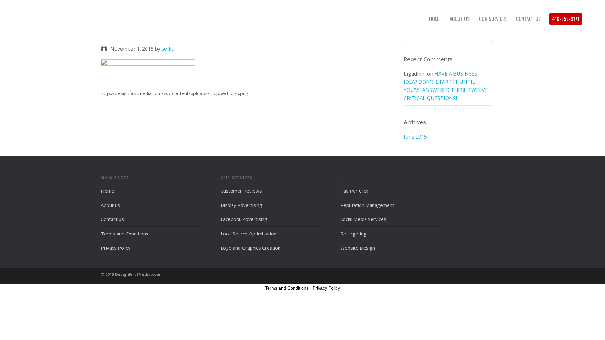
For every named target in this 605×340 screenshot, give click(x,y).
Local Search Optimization (248, 233)
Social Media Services (363, 219)
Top (590, 325)
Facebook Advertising (244, 219)
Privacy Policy (115, 248)
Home (107, 191)
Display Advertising (241, 205)
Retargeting (353, 233)
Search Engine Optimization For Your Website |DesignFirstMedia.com (63, 18)
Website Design (357, 248)
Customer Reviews (241, 191)
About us (110, 205)
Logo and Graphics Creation (250, 248)
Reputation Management (367, 205)
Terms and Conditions (124, 233)
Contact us (112, 219)
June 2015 (415, 136)
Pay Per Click (354, 191)
